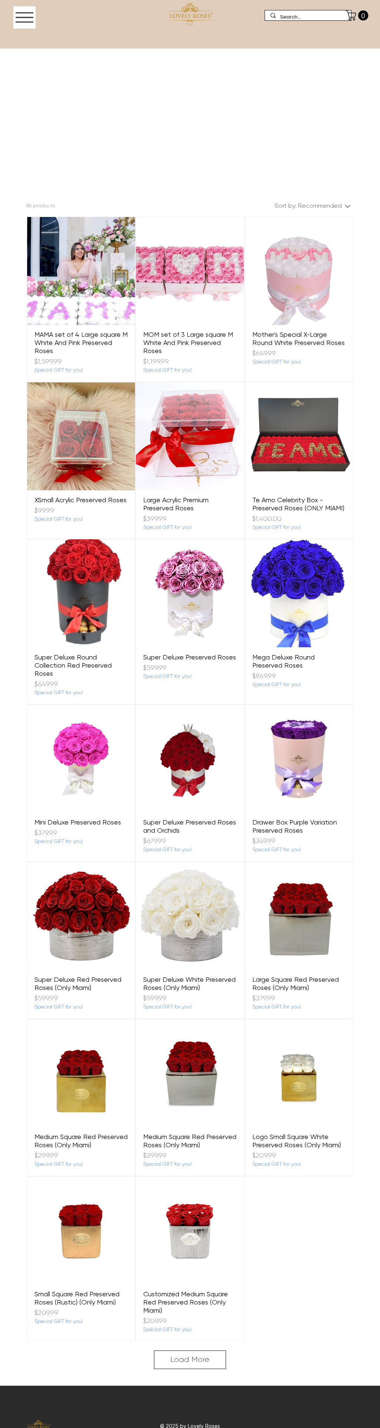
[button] (358, 15)
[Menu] (24, 17)
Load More (189, 1359)
